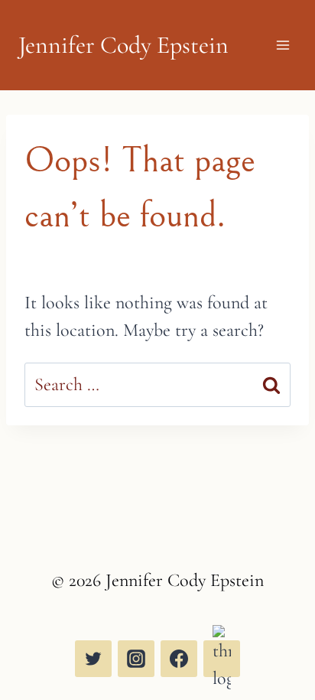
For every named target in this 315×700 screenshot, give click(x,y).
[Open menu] (282, 45)
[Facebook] (179, 658)
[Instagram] (136, 658)
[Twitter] (93, 658)
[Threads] (221, 658)
